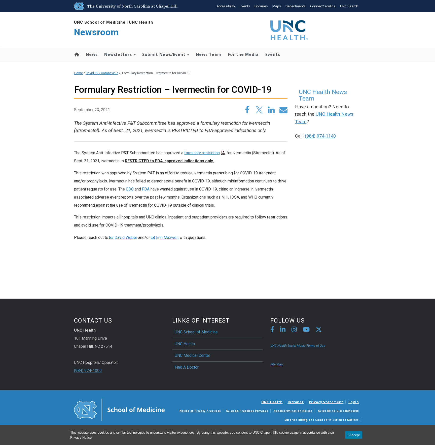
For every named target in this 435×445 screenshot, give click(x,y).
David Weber (126, 237)
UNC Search (349, 6)
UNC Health (141, 22)
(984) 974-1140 (320, 136)
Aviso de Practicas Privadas (247, 410)
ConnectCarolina (323, 6)
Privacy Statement (326, 402)
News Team (208, 54)
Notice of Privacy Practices (200, 410)
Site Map (276, 364)
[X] (319, 330)
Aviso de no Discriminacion (338, 410)
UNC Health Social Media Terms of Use (297, 345)
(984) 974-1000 (88, 370)
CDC (130, 189)
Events (245, 6)
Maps (276, 6)
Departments (295, 6)
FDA (146, 189)
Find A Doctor (187, 367)
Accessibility (226, 6)
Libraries (261, 6)
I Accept (354, 435)
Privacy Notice (81, 437)
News (92, 54)
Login (353, 402)
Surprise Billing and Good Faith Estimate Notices (321, 420)
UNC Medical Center (192, 355)
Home (76, 54)
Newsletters (118, 54)
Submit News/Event (164, 54)
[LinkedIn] (282, 330)
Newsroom (96, 32)
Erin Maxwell (167, 237)
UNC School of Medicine (100, 22)
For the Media (243, 54)
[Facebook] (272, 330)
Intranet (296, 402)
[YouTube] (306, 330)
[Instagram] (294, 330)
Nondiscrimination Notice (292, 410)
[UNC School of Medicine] (119, 409)
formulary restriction (202, 152)
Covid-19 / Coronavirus (102, 73)
